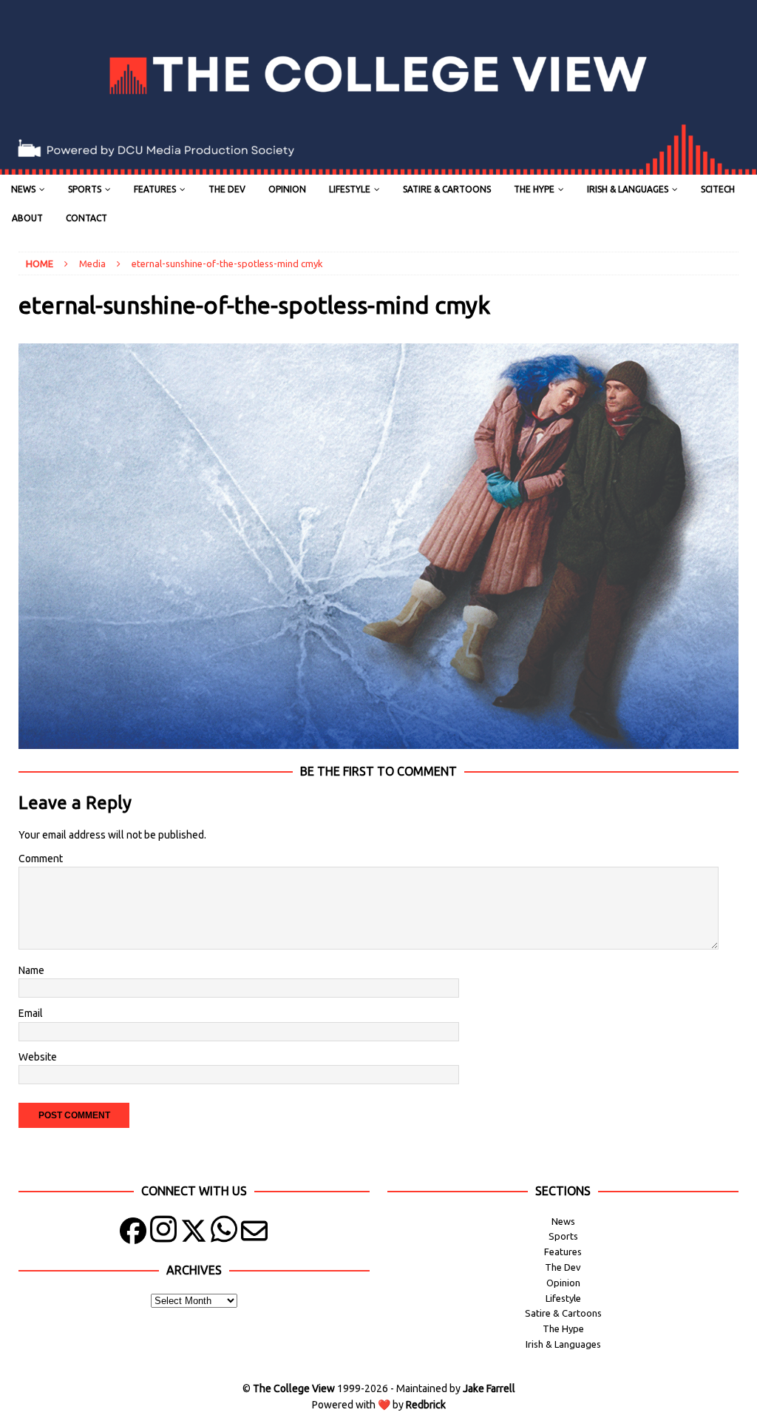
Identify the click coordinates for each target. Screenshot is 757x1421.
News (23, 189)
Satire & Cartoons (447, 189)
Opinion (287, 189)
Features (155, 189)
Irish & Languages (627, 189)
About (27, 218)
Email (30, 1013)
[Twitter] (193, 1234)
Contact (86, 218)
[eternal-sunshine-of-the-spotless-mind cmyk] (378, 740)
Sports (84, 189)
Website (37, 1057)
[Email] (254, 1234)
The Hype (534, 189)
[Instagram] (163, 1234)
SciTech (718, 189)
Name (31, 970)
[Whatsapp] (224, 1234)
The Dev (226, 189)
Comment (40, 858)
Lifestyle (349, 189)
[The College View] (378, 166)
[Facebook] (133, 1234)
